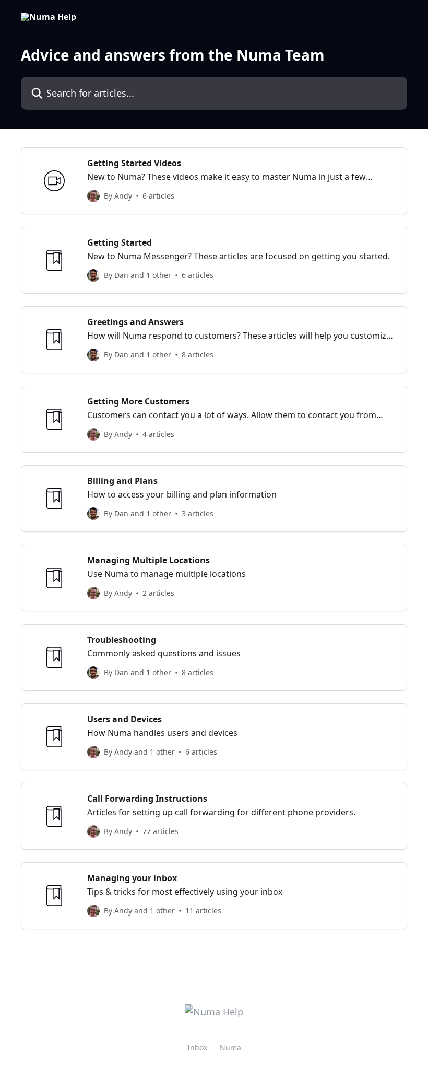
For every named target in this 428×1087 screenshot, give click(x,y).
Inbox (197, 1048)
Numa (230, 1048)
